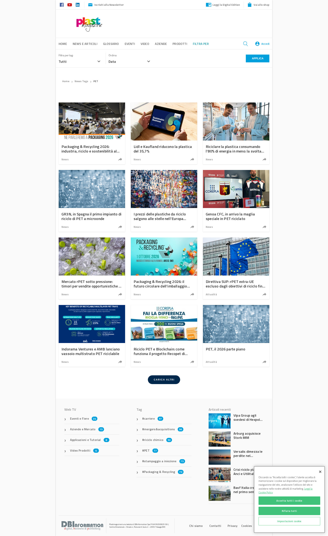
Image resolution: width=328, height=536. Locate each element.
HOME (63, 43)
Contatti (215, 525)
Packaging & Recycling (163, 471)
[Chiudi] (320, 472)
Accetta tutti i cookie (289, 501)
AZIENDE (161, 43)
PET (95, 81)
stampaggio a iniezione (164, 461)
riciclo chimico (157, 440)
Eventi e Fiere (83, 418)
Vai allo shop (261, 5)
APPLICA (257, 58)
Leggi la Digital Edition (226, 5)
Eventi (130, 43)
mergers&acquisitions (163, 429)
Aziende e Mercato (86, 429)
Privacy (232, 525)
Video (145, 43)
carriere (153, 418)
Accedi (265, 44)
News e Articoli (85, 43)
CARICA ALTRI (164, 379)
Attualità (211, 294)
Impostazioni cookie (289, 521)
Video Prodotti (83, 450)
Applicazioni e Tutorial (88, 440)
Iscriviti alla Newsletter (109, 5)
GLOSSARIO (111, 43)
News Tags (81, 81)
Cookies (246, 525)
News (65, 159)
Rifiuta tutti (289, 511)
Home (65, 81)
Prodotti (180, 43)
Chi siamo (196, 525)
